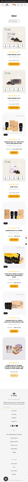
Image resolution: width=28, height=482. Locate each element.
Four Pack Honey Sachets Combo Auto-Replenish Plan (14, 275)
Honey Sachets (14, 438)
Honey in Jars (14, 445)
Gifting (14, 452)
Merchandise (14, 448)
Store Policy (14, 470)
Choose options (14, 64)
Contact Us (14, 421)
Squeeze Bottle (14, 441)
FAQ (14, 467)
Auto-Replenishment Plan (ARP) (14, 434)
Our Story (14, 414)
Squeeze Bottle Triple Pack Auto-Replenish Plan (14, 321)
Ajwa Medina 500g (14, 98)
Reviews (14, 474)
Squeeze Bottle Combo (14, 230)
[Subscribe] (24, 407)
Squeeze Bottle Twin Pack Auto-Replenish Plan (14, 142)
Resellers (14, 417)
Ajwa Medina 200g (14, 54)
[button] (2, 5)
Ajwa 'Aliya (14, 187)
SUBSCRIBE (14, 152)
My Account (14, 463)
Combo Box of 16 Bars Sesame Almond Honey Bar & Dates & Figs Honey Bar (14, 367)
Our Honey (14, 410)
